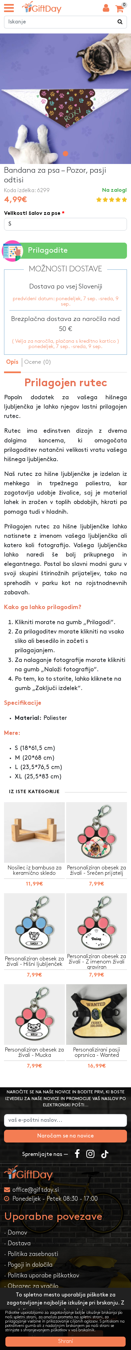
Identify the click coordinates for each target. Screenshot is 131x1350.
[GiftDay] (65, 1172)
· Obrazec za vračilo (31, 1286)
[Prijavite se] (106, 9)
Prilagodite (48, 250)
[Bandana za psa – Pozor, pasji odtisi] (41, 7)
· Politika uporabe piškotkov (41, 1275)
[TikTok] (105, 1155)
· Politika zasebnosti (31, 1254)
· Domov (15, 1233)
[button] (65, 153)
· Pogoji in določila (28, 1265)
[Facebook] (77, 1155)
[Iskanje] (120, 22)
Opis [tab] (12, 362)
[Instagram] (90, 1155)
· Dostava (17, 1243)
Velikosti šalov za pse (32, 213)
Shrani (65, 1341)
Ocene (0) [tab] (37, 362)
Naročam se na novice (65, 1135)
